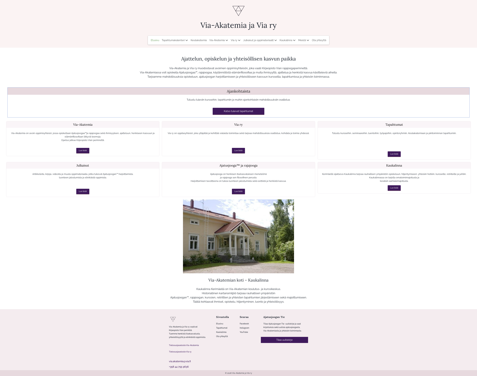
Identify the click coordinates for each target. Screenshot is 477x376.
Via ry (234, 40)
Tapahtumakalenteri (173, 40)
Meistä (302, 40)
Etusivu (155, 40)
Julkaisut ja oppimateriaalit (258, 40)
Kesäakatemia (199, 40)
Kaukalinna (286, 40)
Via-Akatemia (217, 40)
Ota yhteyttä (319, 40)
